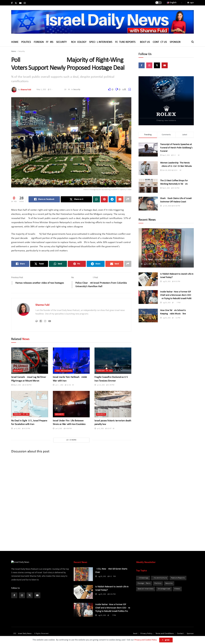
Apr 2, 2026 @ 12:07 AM (105, 428)
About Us (144, 42)
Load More (71, 440)
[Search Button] (192, 42)
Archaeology (78, 42)
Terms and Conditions (165, 633)
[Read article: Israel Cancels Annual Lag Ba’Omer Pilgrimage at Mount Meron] (29, 360)
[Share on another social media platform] (127, 199)
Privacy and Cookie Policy (145, 640)
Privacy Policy (146, 633)
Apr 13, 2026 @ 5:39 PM (105, 385)
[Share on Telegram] (112, 199)
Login (191, 3)
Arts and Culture (63, 371)
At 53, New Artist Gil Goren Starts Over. (162, 259)
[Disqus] (71, 499)
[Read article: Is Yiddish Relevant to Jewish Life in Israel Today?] (148, 279)
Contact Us (160, 42)
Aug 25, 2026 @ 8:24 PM (151, 264)
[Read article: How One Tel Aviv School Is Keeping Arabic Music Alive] (148, 315)
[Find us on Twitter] (16, 3)
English (172, 2)
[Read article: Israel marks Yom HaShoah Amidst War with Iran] (71, 360)
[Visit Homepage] (102, 21)
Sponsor (175, 42)
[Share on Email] (119, 199)
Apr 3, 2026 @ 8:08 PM (63, 428)
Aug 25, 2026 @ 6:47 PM (171, 303)
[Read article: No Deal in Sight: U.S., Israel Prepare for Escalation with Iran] (29, 404)
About (134, 633)
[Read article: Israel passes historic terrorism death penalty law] (112, 404)
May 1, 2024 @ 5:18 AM (53, 89)
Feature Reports (125, 42)
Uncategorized (164, 589)
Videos (177, 589)
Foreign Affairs (43, 42)
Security (61, 42)
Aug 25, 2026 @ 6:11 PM (171, 318)
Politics (26, 42)
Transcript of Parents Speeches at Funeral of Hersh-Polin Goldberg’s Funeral (176, 147)
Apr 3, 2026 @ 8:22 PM (21, 428)
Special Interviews (100, 42)
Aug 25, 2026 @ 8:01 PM (171, 281)
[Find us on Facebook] (11, 3)
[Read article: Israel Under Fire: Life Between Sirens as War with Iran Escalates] (71, 404)
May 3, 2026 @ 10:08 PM (22, 385)
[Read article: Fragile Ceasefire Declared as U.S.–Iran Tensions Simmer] (112, 360)
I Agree (165, 640)
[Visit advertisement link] (166, 100)
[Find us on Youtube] (20, 3)
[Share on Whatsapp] (96, 199)
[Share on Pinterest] (104, 199)
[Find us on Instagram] (25, 3)
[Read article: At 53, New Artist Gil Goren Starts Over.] (166, 248)
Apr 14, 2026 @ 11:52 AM (64, 385)
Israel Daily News (25, 634)
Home (14, 42)
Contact (180, 633)
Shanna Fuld (26, 89)
